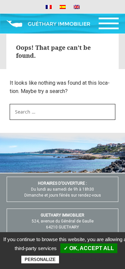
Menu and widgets (109, 24)
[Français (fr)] (49, 6)
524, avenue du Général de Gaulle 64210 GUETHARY (63, 221)
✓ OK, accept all (89, 248)
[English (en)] (77, 6)
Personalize (40, 259)
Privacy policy (86, 259)
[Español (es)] (63, 6)
